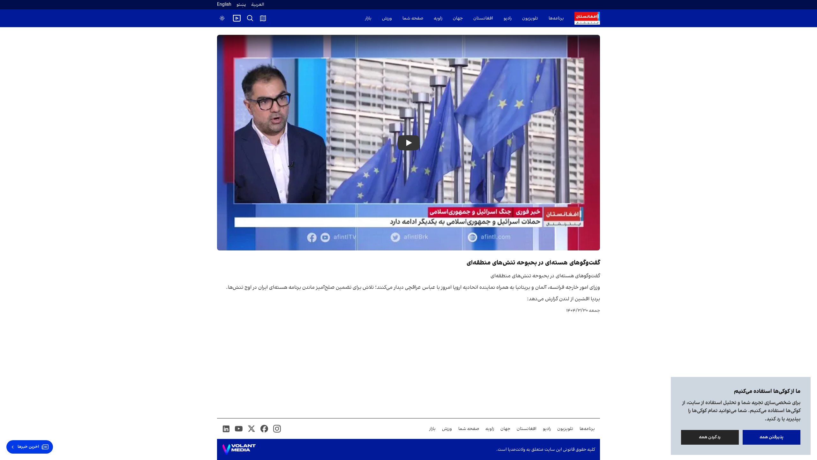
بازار (368, 18)
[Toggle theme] (222, 18)
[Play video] (237, 18)
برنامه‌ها (556, 18)
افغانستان (483, 18)
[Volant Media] (239, 449)
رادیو (508, 18)
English (224, 4)
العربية (257, 4)
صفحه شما (412, 18)
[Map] (263, 18)
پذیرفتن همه (771, 437)
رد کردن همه (710, 437)
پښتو (241, 4)
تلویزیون (530, 18)
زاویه (438, 18)
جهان (458, 18)
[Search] (250, 18)
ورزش (387, 18)
